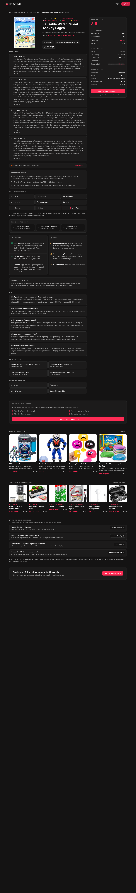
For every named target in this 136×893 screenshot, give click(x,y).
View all (122, 431)
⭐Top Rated (75, 20)
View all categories (119, 482)
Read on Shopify (117, 536)
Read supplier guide (115, 552)
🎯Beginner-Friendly (50, 20)
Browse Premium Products (66, 419)
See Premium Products (106, 91)
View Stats (118, 544)
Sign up (126, 4)
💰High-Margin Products (63, 18)
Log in (117, 4)
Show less (16, 74)
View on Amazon (117, 527)
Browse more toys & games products (61, 35)
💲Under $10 (64, 20)
